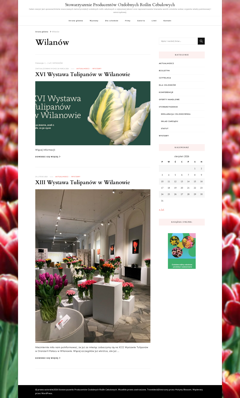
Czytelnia (165, 78)
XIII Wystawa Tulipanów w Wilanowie (82, 182)
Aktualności (83, 69)
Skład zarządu (169, 121)
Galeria (141, 21)
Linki (154, 21)
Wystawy (94, 21)
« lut (161, 209)
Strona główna (76, 21)
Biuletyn (164, 71)
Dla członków (111, 21)
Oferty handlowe (169, 99)
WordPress (46, 393)
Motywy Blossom (183, 389)
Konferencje (166, 92)
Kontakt (167, 21)
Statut (164, 128)
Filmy (127, 21)
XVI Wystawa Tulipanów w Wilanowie (82, 74)
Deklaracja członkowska (176, 114)
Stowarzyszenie (168, 107)
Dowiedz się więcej (46, 157)
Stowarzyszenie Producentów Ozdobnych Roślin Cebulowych (120, 5)
